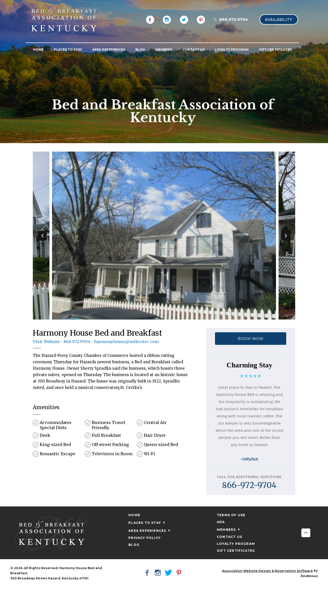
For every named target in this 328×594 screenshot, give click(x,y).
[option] (164, 236)
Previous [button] (42, 235)
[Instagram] (167, 19)
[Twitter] (184, 19)
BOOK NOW (250, 338)
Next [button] (285, 235)
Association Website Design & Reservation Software (267, 571)
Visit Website (46, 341)
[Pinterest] (201, 19)
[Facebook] (150, 19)
